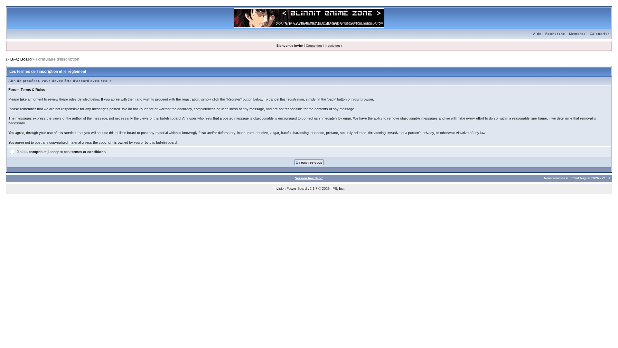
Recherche (555, 33)
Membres (577, 33)
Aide (537, 33)
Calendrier (599, 33)
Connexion (314, 45)
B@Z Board (21, 59)
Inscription (332, 45)
